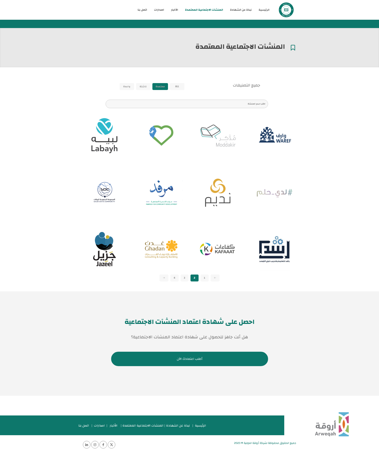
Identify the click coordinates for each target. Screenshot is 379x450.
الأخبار (113, 425)
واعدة (126, 86)
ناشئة (143, 86)
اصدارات (99, 425)
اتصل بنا (83, 425)
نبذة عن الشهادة (178, 425)
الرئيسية (200, 425)
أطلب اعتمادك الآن (189, 359)
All (177, 86)
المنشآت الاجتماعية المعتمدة (142, 425)
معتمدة (160, 86)
